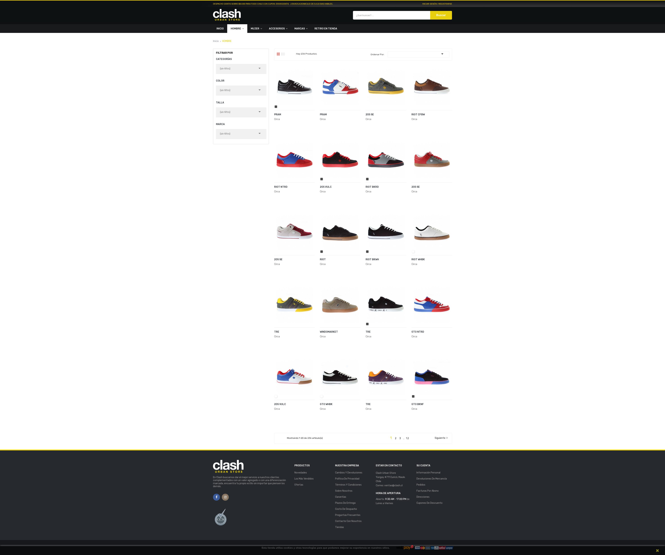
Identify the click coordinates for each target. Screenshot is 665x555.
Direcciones (422, 496)
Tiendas (339, 527)
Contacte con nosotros (348, 521)
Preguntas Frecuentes (347, 515)
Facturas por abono (427, 490)
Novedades (300, 472)
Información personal (428, 472)
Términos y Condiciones (348, 484)
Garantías (340, 496)
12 (407, 438)
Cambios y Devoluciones (348, 472)
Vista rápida (311, 116)
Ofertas (298, 484)
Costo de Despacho (346, 509)
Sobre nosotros (343, 490)
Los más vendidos (304, 478)
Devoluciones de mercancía (431, 478)
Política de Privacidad (347, 478)
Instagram (225, 497)
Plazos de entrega (345, 502)
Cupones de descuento (429, 502)
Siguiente (442, 438)
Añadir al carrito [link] (290, 116)
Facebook (216, 497)
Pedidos (420, 484)
